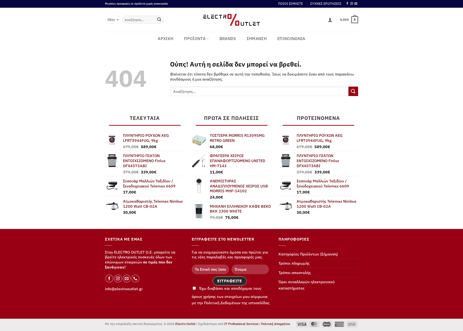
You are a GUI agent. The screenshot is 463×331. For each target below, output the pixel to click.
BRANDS (227, 38)
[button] (330, 19)
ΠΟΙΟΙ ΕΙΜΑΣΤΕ (290, 3)
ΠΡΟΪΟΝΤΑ (194, 38)
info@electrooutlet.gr (124, 288)
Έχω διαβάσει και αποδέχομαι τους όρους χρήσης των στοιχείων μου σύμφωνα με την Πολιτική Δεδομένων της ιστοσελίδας (231, 295)
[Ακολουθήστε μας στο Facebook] (347, 3)
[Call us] (135, 279)
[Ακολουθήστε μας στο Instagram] (351, 3)
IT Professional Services (241, 324)
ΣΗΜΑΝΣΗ (257, 38)
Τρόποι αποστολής (295, 272)
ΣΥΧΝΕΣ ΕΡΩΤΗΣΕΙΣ (325, 3)
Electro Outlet (185, 324)
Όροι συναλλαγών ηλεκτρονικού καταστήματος (307, 284)
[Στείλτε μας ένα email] (355, 3)
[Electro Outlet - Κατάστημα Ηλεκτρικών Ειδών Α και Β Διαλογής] (231, 20)
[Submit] (159, 20)
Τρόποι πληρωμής (294, 263)
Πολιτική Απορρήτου (275, 324)
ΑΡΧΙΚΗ (165, 38)
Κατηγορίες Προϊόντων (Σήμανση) (308, 254)
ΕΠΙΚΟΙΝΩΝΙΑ (291, 38)
